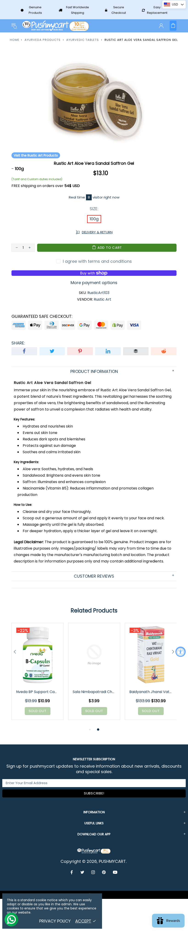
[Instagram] (93, 872)
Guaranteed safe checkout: (41, 316)
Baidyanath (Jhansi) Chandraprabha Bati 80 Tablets (94, 691)
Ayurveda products (43, 40)
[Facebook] (72, 872)
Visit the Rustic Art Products (36, 155)
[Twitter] (82, 872)
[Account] (161, 26)
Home (14, 40)
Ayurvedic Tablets (82, 40)
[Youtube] (115, 872)
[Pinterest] (104, 872)
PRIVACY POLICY (55, 921)
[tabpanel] (37, 675)
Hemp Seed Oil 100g (37, 691)
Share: (18, 343)
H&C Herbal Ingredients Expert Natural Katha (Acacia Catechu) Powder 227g (151, 691)
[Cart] (173, 26)
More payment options (94, 282)
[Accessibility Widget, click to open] (180, 651)
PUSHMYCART (56, 25)
